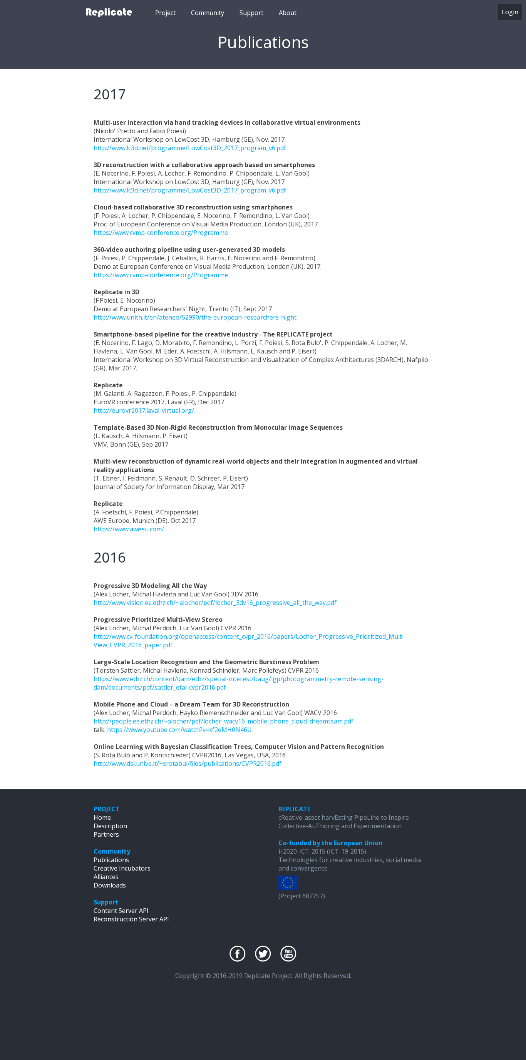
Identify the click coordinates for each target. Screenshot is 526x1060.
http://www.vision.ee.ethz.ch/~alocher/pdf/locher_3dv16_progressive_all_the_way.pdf (215, 602)
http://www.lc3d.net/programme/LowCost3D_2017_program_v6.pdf (190, 148)
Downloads (110, 885)
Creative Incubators (122, 868)
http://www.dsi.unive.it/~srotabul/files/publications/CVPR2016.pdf (187, 763)
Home (102, 817)
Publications (111, 860)
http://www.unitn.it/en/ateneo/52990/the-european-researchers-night (195, 317)
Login (510, 12)
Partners (106, 834)
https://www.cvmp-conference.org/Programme (161, 232)
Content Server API (121, 910)
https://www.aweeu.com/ (129, 529)
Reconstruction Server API (131, 919)
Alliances (106, 876)
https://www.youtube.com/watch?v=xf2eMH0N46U (179, 729)
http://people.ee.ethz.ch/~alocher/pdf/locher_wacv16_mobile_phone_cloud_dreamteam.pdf (223, 721)
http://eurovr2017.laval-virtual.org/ (144, 410)
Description (110, 826)
